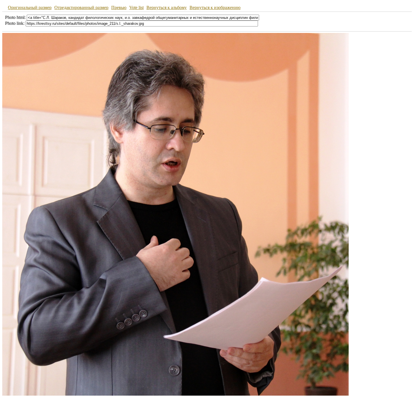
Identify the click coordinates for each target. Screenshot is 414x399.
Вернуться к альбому (166, 7)
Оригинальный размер (30, 7)
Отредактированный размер (81, 7)
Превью (118, 7)
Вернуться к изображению (215, 7)
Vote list (136, 7)
